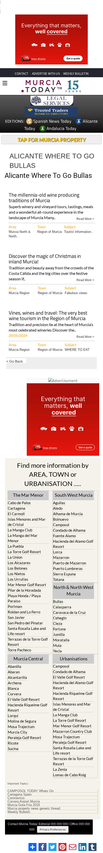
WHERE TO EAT (77, 350)
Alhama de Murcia (68, 513)
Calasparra (62, 607)
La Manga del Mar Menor (23, 538)
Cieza (57, 623)
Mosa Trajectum (21, 726)
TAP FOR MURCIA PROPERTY (52, 140)
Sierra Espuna (64, 574)
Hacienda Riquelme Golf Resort (27, 707)
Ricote (13, 743)
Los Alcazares (19, 562)
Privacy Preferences (53, 829)
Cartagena (16, 508)
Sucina (13, 748)
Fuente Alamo (64, 535)
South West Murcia (73, 495)
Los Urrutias (18, 579)
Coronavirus (16, 798)
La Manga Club (20, 530)
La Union (15, 557)
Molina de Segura (22, 721)
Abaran (14, 672)
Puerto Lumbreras (68, 568)
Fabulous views (76, 293)
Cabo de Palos (19, 502)
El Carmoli (16, 513)
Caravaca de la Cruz (69, 612)
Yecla (57, 651)
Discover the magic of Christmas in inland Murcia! (45, 259)
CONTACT (21, 73)
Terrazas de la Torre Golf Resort (28, 642)
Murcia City (17, 732)
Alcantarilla (17, 677)
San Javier (16, 617)
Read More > (85, 218)
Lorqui (13, 715)
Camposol (61, 524)
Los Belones (18, 568)
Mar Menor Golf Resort (27, 584)
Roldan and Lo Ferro (24, 612)
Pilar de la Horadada (24, 590)
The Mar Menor (28, 495)
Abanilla (14, 666)
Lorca (57, 552)
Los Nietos (16, 573)
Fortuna (59, 629)
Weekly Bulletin (19, 812)
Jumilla (59, 634)
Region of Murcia (49, 232)
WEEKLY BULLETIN (75, 73)
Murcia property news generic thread (34, 808)
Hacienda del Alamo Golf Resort (73, 544)
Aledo (57, 508)
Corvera (14, 694)
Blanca (13, 688)
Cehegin (59, 618)
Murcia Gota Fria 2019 (24, 805)
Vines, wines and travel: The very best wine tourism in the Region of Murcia (48, 316)
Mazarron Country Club (72, 731)
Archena (15, 683)
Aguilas (59, 502)
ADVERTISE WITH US (46, 73)
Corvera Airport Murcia (24, 801)
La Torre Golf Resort (24, 551)
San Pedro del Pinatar (25, 623)
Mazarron (61, 557)
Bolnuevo (60, 519)
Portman (15, 606)
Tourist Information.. (78, 232)
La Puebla (16, 546)
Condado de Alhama (69, 530)
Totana (58, 579)
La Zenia (60, 769)
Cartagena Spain (20, 794)
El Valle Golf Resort (24, 699)
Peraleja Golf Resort (24, 737)
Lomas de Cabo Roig (69, 775)
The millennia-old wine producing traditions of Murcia (44, 198)
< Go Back (14, 361)
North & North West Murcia (74, 590)
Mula (57, 645)
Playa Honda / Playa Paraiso (24, 598)
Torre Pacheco (19, 650)
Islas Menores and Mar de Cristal (27, 522)
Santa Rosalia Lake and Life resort (27, 631)
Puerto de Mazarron (69, 563)
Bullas (58, 601)
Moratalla (61, 640)
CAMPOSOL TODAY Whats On (31, 791)
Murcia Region (19, 293)
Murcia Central (28, 658)
